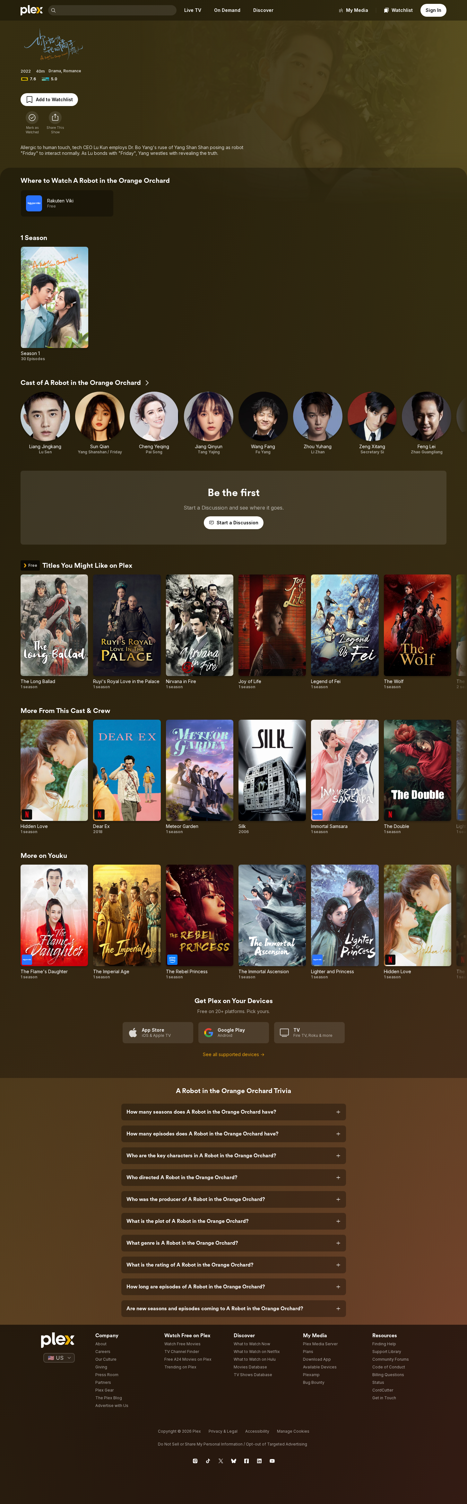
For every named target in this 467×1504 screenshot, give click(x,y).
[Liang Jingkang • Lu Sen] (45, 423)
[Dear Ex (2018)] (126, 777)
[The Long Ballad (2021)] (54, 631)
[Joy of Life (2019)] (272, 631)
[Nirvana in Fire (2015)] (199, 631)
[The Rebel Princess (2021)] (199, 922)
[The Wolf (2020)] (417, 631)
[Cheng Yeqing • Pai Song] (154, 423)
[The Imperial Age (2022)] (126, 922)
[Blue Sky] (233, 1461)
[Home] (32, 10)
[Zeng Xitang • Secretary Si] (372, 423)
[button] (55, 122)
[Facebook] (246, 1461)
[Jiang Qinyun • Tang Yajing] (208, 423)
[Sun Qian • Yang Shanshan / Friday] (100, 423)
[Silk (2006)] (272, 777)
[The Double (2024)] (417, 777)
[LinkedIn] (259, 1461)
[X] (220, 1461)
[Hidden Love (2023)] (54, 777)
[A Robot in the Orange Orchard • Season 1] (54, 304)
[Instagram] (195, 1461)
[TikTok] (208, 1461)
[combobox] (117, 10)
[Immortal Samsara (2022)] (344, 777)
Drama (54, 70)
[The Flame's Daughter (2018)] (54, 922)
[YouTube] (272, 1461)
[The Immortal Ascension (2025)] (272, 922)
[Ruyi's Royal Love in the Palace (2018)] (126, 631)
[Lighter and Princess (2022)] (344, 922)
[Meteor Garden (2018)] (199, 777)
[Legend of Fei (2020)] (344, 631)
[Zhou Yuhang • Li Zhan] (317, 423)
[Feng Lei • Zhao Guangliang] (426, 423)
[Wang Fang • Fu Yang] (263, 423)
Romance (72, 70)
